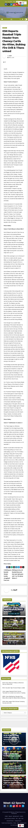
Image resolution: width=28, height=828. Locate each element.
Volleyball (13, 634)
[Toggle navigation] (11, 19)
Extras (14, 823)
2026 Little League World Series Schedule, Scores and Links (14, 609)
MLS (11, 751)
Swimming (11, 632)
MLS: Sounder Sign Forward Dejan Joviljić (13, 687)
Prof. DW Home (14, 825)
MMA (19, 776)
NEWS (21, 816)
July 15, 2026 (8, 628)
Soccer (5, 632)
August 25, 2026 (9, 613)
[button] (20, 19)
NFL (17, 818)
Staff (10, 55)
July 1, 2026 (8, 642)
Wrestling (19, 634)
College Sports (18, 820)
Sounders (19, 751)
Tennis (15, 632)
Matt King (18, 741)
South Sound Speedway (7, 823)
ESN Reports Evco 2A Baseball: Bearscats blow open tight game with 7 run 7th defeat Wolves (17, 574)
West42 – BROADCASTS (14, 816)
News (17, 605)
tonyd (15, 642)
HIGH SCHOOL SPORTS (10, 818)
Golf (18, 823)
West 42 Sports (14, 803)
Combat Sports (13, 776)
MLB (16, 733)
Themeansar (14, 813)
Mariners (12, 733)
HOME (6, 816)
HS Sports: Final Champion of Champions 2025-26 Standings (14, 638)
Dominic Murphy (18, 628)
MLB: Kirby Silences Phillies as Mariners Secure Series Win (11, 737)
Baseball (5, 27)
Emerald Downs (10, 820)
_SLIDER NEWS (6, 605)
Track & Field (7, 634)
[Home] (2, 19)
